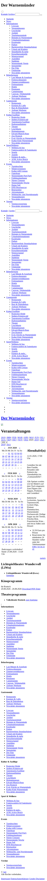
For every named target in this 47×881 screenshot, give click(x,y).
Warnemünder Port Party (21, 176)
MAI (31, 437)
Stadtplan (15, 61)
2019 (3, 437)
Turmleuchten (17, 166)
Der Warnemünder (18, 418)
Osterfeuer (15, 173)
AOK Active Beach (19, 159)
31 (15, 465)
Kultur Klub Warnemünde (22, 141)
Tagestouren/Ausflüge (20, 122)
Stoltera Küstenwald (19, 119)
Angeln (14, 155)
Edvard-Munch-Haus (20, 134)
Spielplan (10, 575)
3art (4, 872)
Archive (11, 14)
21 (6, 462)
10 (15, 456)
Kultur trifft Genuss (19, 171)
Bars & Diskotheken (19, 108)
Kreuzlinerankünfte (19, 54)
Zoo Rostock (16, 136)
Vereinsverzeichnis (19, 204)
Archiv (12, 211)
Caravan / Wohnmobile (21, 94)
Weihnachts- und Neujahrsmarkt (24, 194)
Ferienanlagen (17, 84)
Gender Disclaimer (37, 879)
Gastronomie (11, 101)
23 (12, 462)
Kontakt (4, 14)
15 (9, 459)
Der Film (15, 68)
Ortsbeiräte (15, 70)
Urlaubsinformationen (20, 40)
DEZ (26, 440)
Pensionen (15, 89)
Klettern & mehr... (18, 157)
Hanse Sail (15, 185)
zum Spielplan (31, 600)
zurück (43, 558)
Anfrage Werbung (18, 96)
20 (3, 462)
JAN (9, 437)
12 (21, 456)
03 (15, 453)
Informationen (12, 23)
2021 (42, 440)
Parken (14, 45)
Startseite (10, 19)
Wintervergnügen (18, 169)
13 (3, 459)
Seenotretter (16, 66)
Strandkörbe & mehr (19, 52)
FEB (14, 437)
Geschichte (16, 31)
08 (9, 456)
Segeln (14, 152)
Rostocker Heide (18, 117)
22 (9, 462)
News (8, 21)
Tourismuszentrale (19, 35)
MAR (20, 437)
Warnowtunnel (17, 56)
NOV (20, 440)
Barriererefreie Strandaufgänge (24, 47)
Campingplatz (17, 91)
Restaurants (16, 103)
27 (3, 465)
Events (9, 164)
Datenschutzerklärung (20, 879)
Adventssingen (17, 192)
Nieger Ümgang (18, 180)
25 (18, 462)
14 (6, 459)
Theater (14, 126)
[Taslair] (2, 425)
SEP (9, 440)
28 (6, 465)
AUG (3, 440)
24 (15, 462)
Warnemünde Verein (19, 63)
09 (12, 456)
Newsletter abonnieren (20, 73)
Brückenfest (16, 190)
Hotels (14, 87)
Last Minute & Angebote (21, 77)
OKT (14, 440)
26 (21, 462)
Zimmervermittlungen (20, 82)
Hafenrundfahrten (18, 124)
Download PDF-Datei (31, 589)
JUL (42, 437)
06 (3, 456)
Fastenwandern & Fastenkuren (24, 150)
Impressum (5, 879)
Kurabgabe (16, 42)
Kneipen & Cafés (18, 105)
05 (21, 453)
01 (9, 453)
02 (12, 453)
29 (9, 465)
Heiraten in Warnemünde (21, 38)
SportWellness (12, 145)
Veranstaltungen (18, 28)
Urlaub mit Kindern (19, 49)
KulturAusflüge (13, 115)
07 (6, 456)
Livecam (15, 26)
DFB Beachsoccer (19, 187)
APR (26, 437)
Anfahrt (14, 33)
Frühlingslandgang (19, 178)
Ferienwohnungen (19, 80)
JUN (37, 437)
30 (12, 465)
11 (18, 456)
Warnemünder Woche (20, 183)
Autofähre (15, 59)
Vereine (9, 201)
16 (12, 459)
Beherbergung (12, 75)
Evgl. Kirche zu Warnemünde (23, 138)
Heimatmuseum (17, 131)
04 (18, 453)
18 (18, 459)
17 (15, 459)
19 (21, 459)
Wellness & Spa (18, 148)
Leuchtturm (16, 129)
